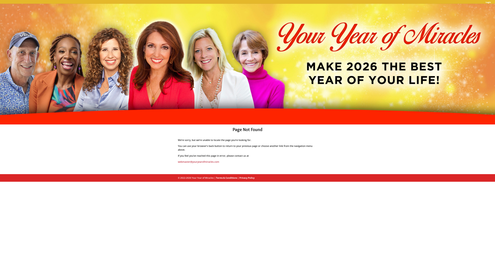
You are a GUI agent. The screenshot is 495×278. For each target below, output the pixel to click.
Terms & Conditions (226, 177)
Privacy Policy (247, 177)
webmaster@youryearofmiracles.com (198, 161)
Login (488, 2)
